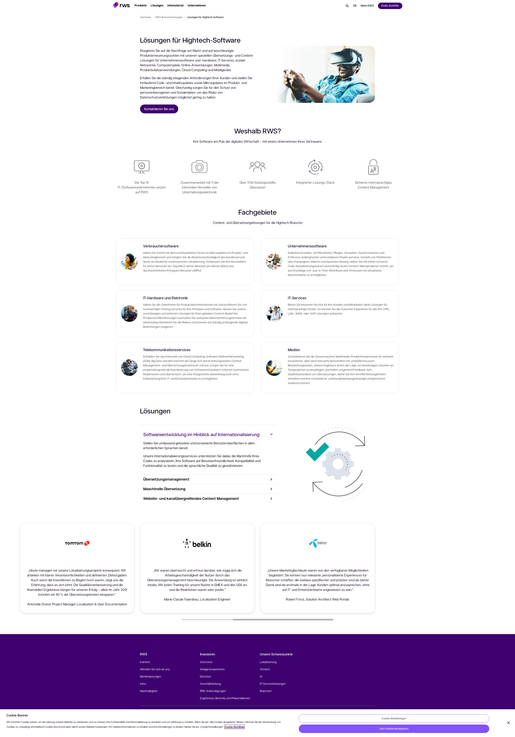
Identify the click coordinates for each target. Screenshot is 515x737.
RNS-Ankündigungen (213, 691)
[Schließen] (508, 722)
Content (265, 669)
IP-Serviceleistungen (273, 683)
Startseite (145, 17)
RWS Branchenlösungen (169, 17)
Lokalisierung (268, 662)
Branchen (266, 691)
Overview (206, 662)
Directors (205, 676)
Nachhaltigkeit (148, 691)
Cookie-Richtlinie (234, 727)
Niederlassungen (150, 676)
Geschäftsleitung (210, 683)
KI (261, 676)
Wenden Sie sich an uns (155, 669)
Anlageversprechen (212, 669)
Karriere (145, 662)
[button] (121, 5)
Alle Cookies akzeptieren (394, 728)
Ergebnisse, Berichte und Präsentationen (225, 698)
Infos (143, 683)
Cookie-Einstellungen (394, 718)
